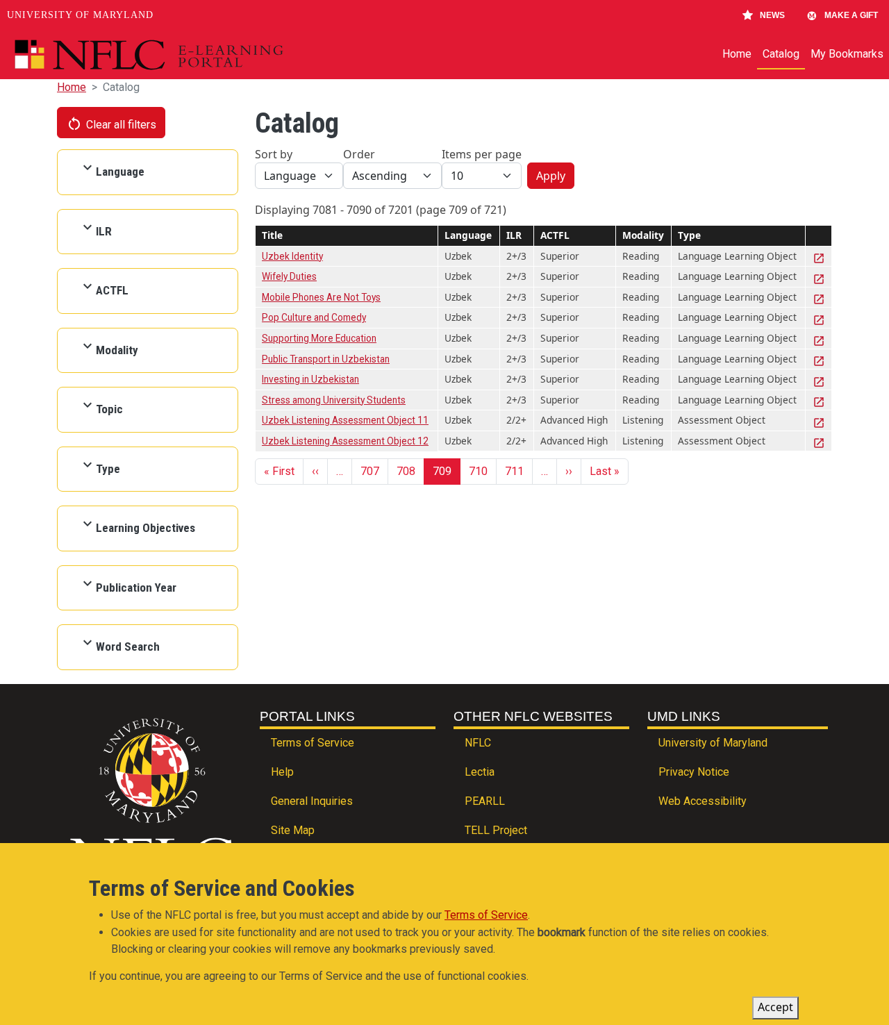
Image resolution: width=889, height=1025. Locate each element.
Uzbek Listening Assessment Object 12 (345, 441)
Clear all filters (111, 123)
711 (514, 471)
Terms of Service (312, 742)
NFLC (478, 742)
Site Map (293, 830)
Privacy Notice (693, 771)
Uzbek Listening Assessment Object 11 (345, 420)
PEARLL (485, 801)
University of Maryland (80, 15)
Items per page (482, 154)
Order (359, 154)
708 (406, 471)
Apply (550, 175)
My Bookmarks (847, 53)
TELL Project (496, 830)
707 (369, 471)
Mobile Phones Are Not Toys (321, 297)
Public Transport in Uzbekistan (326, 359)
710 (478, 471)
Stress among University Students (334, 400)
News (772, 15)
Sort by (273, 154)
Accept (775, 1007)
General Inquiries (312, 801)
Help (282, 771)
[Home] (181, 55)
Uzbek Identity (292, 256)
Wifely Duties (289, 276)
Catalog (781, 53)
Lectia (480, 771)
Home (736, 53)
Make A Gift (851, 15)
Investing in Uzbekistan (310, 379)
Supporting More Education (319, 338)
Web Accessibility (702, 801)
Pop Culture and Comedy (314, 317)
